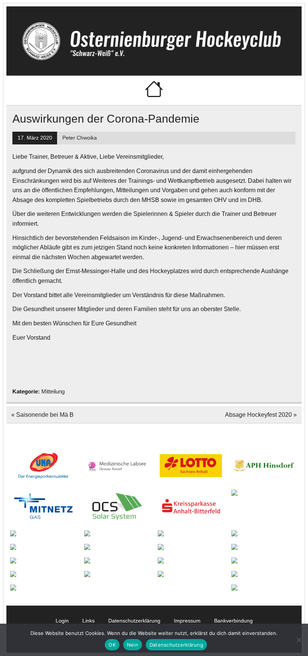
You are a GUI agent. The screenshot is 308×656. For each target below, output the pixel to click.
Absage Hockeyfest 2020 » (261, 415)
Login (62, 620)
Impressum (187, 620)
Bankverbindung (233, 620)
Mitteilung (53, 391)
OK (112, 645)
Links (88, 620)
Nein (132, 645)
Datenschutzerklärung (134, 620)
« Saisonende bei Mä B (42, 415)
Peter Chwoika (79, 138)
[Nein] (298, 640)
